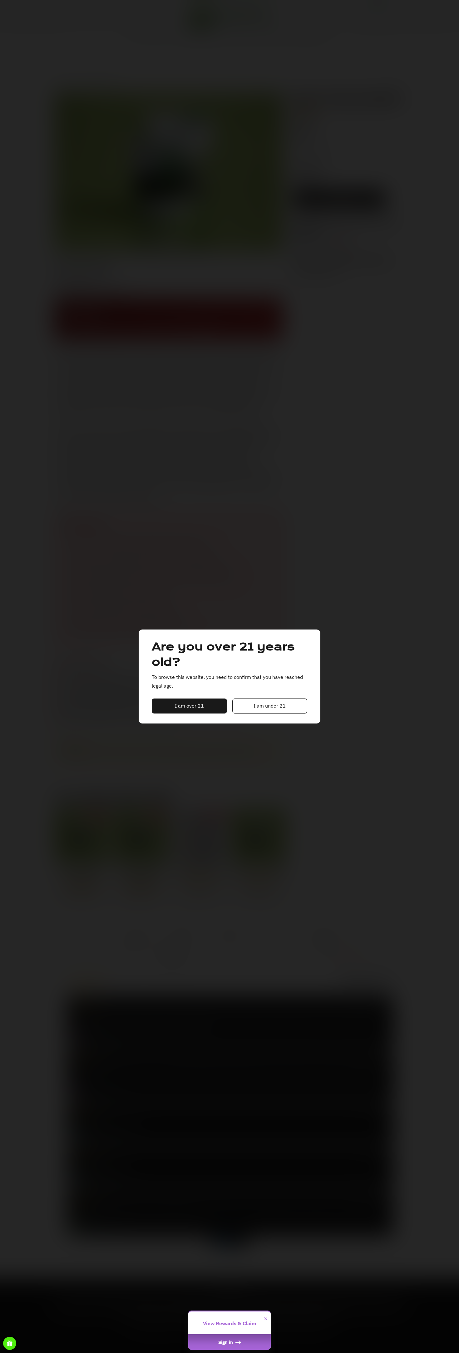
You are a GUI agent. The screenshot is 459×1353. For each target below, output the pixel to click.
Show (9, 1343)
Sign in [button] (226, 1342)
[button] (189, 706)
